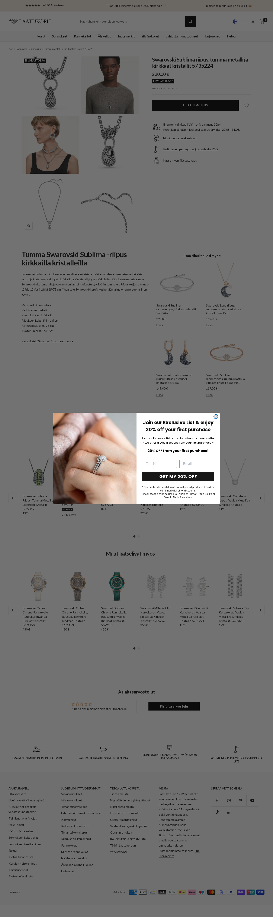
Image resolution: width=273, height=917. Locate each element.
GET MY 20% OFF (178, 477)
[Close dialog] (216, 416)
